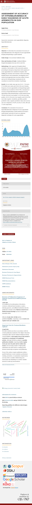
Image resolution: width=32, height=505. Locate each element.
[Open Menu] (1, 1)
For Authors (5, 449)
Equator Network (7, 407)
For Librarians (5, 451)
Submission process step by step (10, 266)
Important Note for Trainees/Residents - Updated (14, 326)
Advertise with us (7, 411)
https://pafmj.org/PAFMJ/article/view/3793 (12, 222)
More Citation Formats (10, 225)
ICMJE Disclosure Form (8, 278)
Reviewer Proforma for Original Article (11, 275)
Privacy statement (6, 458)
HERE (6, 397)
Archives (8, 6)
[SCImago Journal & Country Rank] (11, 388)
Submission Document (8, 269)
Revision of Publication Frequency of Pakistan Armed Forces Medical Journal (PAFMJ (14, 298)
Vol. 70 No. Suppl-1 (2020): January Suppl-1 (12, 8)
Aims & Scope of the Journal (9, 263)
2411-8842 (8, 251)
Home (3, 6)
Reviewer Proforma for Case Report (11, 272)
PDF (4, 178)
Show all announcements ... (8, 364)
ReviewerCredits (9, 400)
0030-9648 (8, 254)
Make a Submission (8, 234)
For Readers (5, 447)
